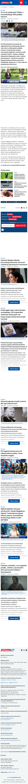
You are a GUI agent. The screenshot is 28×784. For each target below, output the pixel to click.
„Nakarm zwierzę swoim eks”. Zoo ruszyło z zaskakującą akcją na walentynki (20, 194)
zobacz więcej (14, 302)
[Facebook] (7, 21)
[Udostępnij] (12, 21)
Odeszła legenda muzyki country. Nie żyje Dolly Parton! (13, 402)
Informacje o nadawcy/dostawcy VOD (18, 781)
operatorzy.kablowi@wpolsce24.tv (12, 740)
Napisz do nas (23, 674)
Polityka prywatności (11, 779)
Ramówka (3, 682)
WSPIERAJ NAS (11, 772)
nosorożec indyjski (21, 202)
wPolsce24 (3, 18)
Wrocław (3, 202)
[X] (9, 21)
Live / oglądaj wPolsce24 (12, 682)
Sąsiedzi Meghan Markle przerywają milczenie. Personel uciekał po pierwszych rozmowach (14, 262)
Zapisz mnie (19, 225)
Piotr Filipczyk (4, 321)
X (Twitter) (8, 679)
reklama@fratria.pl (8, 735)
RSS (5, 779)
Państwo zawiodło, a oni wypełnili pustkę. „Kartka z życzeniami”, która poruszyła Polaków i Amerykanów (14, 569)
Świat (15, 181)
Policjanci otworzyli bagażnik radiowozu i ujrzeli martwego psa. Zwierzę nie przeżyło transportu (19, 176)
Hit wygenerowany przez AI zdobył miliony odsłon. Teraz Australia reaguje (12, 453)
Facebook (3, 679)
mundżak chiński (11, 202)
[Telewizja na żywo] (21, 2)
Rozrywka (16, 190)
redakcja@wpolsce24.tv (9, 724)
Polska (15, 172)
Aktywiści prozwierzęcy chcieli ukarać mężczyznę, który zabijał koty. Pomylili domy (20, 185)
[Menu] (26, 2)
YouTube (14, 679)
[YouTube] (26, 650)
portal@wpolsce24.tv (9, 718)
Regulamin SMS (5, 781)
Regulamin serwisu (20, 779)
